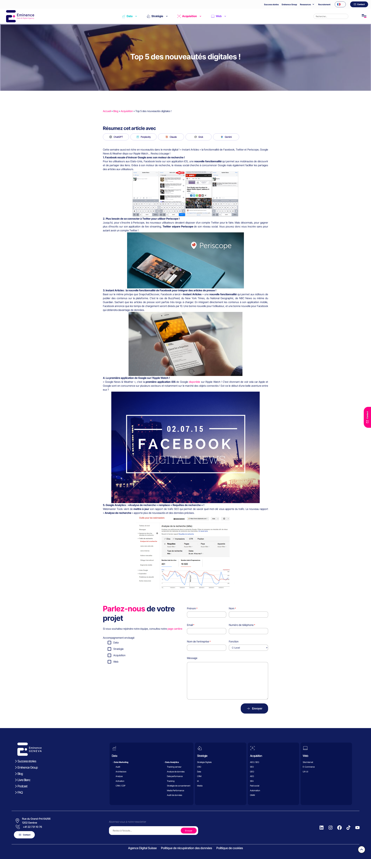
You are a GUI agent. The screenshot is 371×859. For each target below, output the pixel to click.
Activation (120, 781)
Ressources (305, 4)
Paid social (254, 785)
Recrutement (324, 4)
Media (199, 785)
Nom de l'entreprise (198, 641)
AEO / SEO (254, 762)
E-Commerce (309, 767)
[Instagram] (330, 827)
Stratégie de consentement (178, 785)
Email (190, 624)
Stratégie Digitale (204, 762)
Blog (115, 111)
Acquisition (189, 16)
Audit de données (174, 795)
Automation (255, 790)
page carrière (175, 628)
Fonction (234, 641)
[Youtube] (357, 827)
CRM (199, 776)
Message (192, 658)
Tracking (170, 781)
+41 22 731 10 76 (32, 826)
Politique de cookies (229, 848)
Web (219, 16)
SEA (252, 781)
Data (129, 16)
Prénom (191, 608)
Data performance (175, 776)
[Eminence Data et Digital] (29, 749)
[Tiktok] (348, 827)
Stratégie (157, 16)
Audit (118, 767)
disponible (194, 381)
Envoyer (257, 708)
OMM (252, 795)
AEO (252, 776)
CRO (199, 767)
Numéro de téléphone (241, 624)
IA (198, 781)
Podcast (22, 786)
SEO (252, 767)
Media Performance (175, 790)
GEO (252, 771)
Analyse (119, 776)
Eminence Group (289, 4)
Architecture (121, 771)
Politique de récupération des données (186, 848)
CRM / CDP (120, 785)
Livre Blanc (24, 780)
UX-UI (305, 771)
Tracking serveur (174, 767)
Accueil (107, 111)
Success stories (271, 4)
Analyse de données (176, 771)
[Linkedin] (321, 827)
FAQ (20, 792)
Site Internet (308, 762)
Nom (231, 608)
